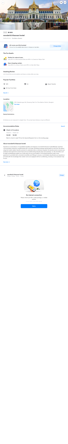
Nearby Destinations (8, 114)
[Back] (3, 2)
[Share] (65, 2)
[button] (8, 106)
